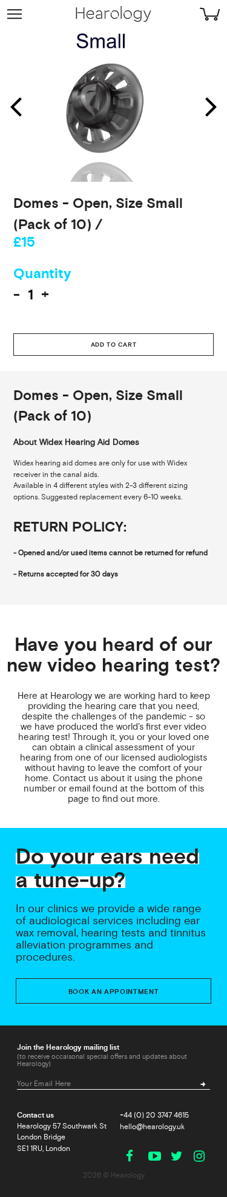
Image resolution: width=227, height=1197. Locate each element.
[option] (113, 105)
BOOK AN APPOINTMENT (113, 991)
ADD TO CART (114, 344)
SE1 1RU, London (43, 1148)
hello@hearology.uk (152, 1126)
